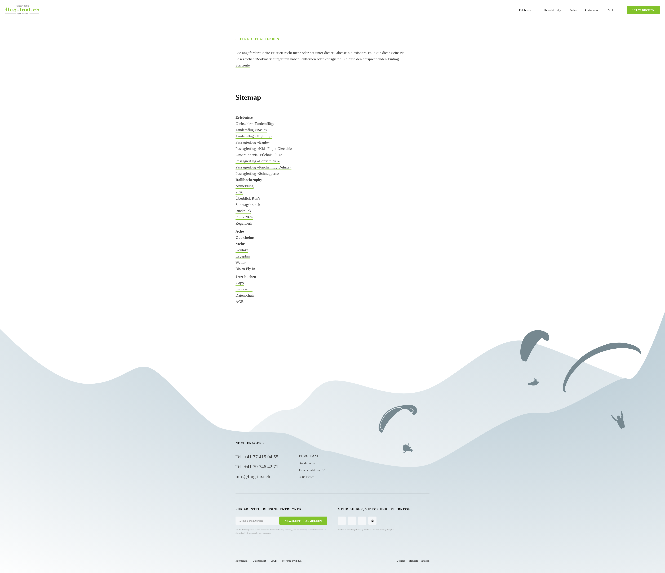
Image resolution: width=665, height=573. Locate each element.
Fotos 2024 (244, 217)
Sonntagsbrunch (248, 204)
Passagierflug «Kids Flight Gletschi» (264, 148)
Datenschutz (245, 295)
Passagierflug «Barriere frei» (258, 161)
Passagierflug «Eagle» (253, 142)
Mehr (240, 244)
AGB (240, 301)
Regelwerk (244, 223)
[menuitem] (525, 10)
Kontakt (242, 250)
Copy (240, 283)
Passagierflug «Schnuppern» (257, 173)
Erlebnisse (244, 117)
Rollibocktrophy (249, 179)
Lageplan (243, 256)
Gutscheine (245, 237)
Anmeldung (245, 186)
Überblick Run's (248, 198)
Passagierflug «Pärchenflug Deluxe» (263, 167)
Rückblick (243, 211)
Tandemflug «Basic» (251, 130)
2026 (239, 192)
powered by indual (292, 560)
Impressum (244, 289)
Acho (240, 231)
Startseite (243, 65)
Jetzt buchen (246, 276)
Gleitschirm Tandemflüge (255, 123)
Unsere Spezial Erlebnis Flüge (259, 155)
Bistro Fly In (245, 268)
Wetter (241, 262)
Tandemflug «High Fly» (254, 136)
